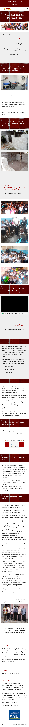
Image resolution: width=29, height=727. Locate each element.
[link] (14, 305)
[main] (14, 16)
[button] (1, 9)
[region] (14, 3)
